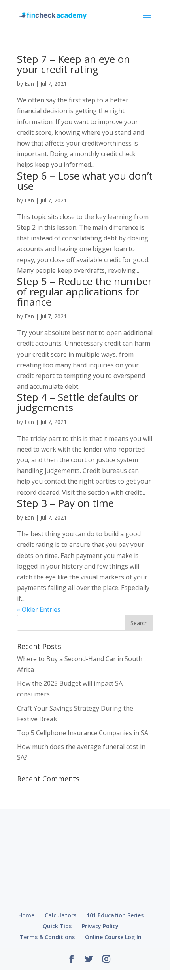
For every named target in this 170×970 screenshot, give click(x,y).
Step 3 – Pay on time (65, 503)
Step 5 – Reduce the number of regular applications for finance (84, 291)
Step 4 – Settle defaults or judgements (77, 402)
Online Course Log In (113, 937)
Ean (29, 83)
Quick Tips (57, 926)
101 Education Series (115, 915)
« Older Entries (38, 609)
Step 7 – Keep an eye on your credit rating (73, 64)
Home (26, 915)
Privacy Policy (100, 926)
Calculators (60, 915)
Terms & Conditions (47, 937)
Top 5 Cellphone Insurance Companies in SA (82, 732)
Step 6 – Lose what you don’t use (85, 180)
